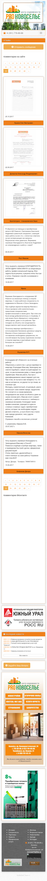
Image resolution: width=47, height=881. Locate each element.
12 (15, 67)
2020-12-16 (7, 639)
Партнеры (12, 834)
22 (24, 71)
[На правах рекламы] (23, 719)
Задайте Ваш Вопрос (18, 665)
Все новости (23, 655)
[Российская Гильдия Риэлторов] (23, 622)
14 (24, 67)
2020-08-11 (7, 651)
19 (10, 71)
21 (20, 71)
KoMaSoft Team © (23, 875)
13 (20, 67)
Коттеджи (33, 839)
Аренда (32, 837)
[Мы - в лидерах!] (21, 794)
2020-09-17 (7, 643)
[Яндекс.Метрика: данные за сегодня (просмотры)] (34, 857)
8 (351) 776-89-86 (14, 32)
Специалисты (14, 832)
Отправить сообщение (25, 46)
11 (10, 67)
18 (6, 71)
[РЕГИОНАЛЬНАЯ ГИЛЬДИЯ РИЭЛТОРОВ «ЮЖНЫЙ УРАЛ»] (23, 612)
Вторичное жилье (36, 832)
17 (38, 67)
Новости (12, 837)
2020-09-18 (7, 641)
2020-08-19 (7, 647)
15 (29, 67)
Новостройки (34, 834)
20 (15, 71)
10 (6, 67)
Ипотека (33, 830)
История (12, 830)
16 (34, 67)
